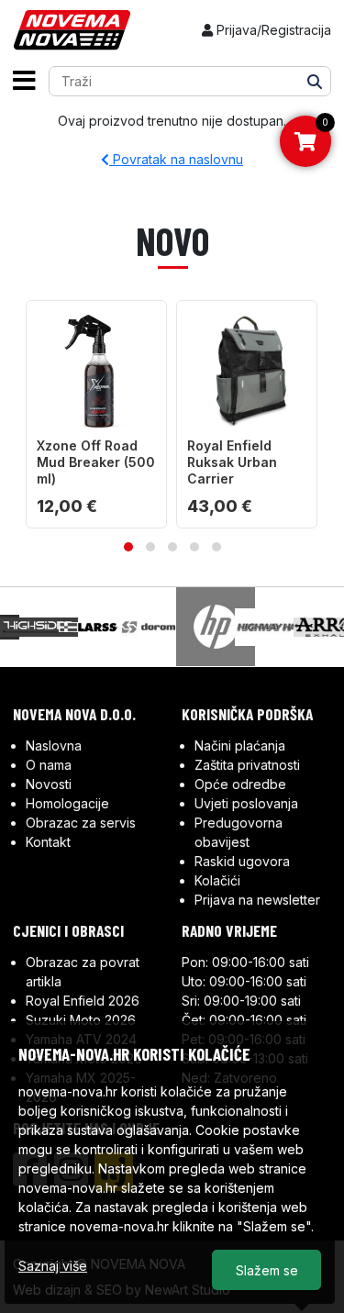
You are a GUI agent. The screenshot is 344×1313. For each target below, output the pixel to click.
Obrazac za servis (81, 822)
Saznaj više (52, 1266)
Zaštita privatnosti (247, 765)
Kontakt (48, 842)
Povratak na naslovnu (176, 159)
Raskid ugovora (242, 861)
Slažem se (267, 1270)
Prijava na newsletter (257, 899)
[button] (128, 547)
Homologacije (67, 803)
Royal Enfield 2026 (82, 1000)
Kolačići (217, 880)
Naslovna (54, 745)
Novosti (49, 784)
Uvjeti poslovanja (246, 803)
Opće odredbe (240, 784)
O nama (49, 765)
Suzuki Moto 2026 (81, 1020)
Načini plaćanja (239, 745)
